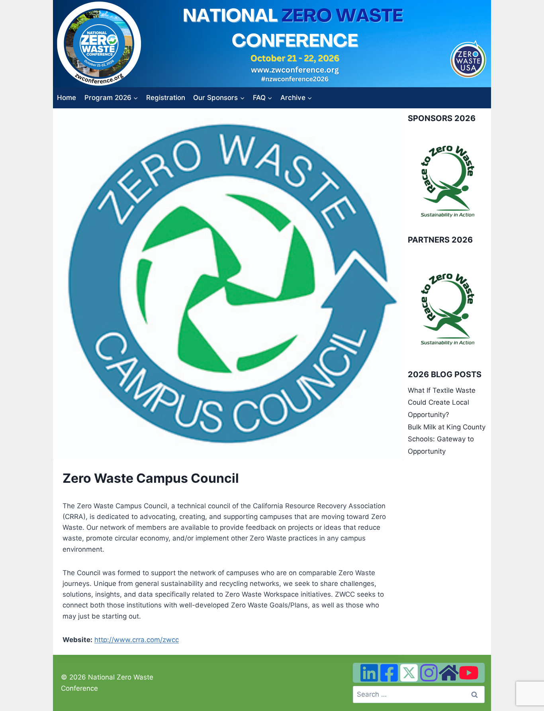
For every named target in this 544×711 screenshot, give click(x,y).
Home (66, 98)
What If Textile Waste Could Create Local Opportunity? (442, 402)
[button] (420, 180)
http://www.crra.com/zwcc (136, 640)
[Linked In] (369, 673)
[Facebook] (389, 673)
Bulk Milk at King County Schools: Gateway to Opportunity (446, 439)
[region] (447, 181)
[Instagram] (429, 673)
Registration (165, 98)
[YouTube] (469, 673)
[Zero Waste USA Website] (449, 673)
